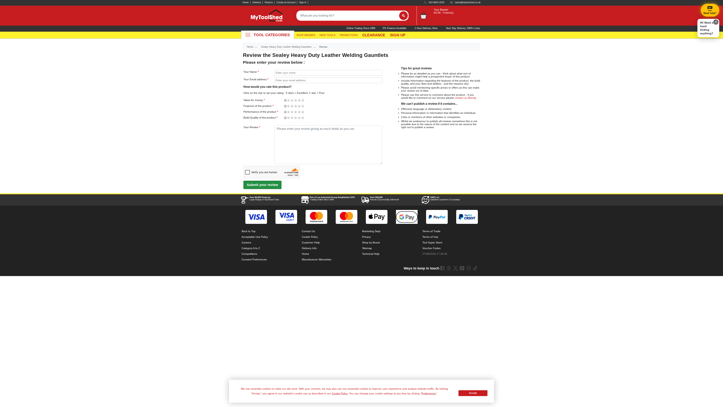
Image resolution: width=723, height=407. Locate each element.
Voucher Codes (431, 248)
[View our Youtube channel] (462, 268)
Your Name (250, 71)
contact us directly (465, 97)
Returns (269, 2)
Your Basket (441, 9)
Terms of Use (430, 236)
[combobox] (347, 15)
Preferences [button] (428, 393)
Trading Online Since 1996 (332, 198)
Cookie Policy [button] (340, 393)
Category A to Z (251, 248)
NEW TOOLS (327, 35)
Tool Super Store (432, 242)
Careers (246, 242)
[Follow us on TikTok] (475, 268)
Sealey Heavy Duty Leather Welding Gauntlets (286, 46)
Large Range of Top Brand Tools (264, 198)
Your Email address (255, 79)
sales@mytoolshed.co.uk (467, 2)
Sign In (302, 2)
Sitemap (367, 248)
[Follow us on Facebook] (442, 268)
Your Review (250, 127)
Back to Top (248, 231)
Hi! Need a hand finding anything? (706, 28)
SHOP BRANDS (305, 35)
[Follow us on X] (455, 268)
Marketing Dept (371, 231)
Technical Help (370, 253)
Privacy (366, 236)
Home (246, 2)
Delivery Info (309, 248)
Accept (473, 393)
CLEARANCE (373, 35)
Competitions (249, 253)
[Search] (403, 15)
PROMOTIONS (349, 35)
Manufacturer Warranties (316, 259)
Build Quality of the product (246, 117)
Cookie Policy (310, 236)
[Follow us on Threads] (449, 268)
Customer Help (311, 242)
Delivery (256, 2)
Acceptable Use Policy (255, 236)
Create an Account (286, 2)
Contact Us (308, 231)
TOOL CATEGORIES (272, 35)
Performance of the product (246, 111)
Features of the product (246, 105)
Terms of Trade (431, 231)
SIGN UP (397, 35)
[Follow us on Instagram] (469, 268)
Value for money (246, 100)
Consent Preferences (254, 259)
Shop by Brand (371, 242)
